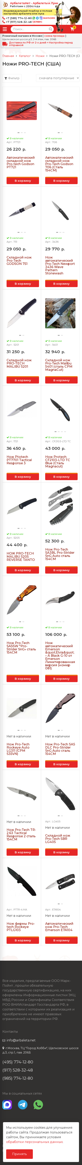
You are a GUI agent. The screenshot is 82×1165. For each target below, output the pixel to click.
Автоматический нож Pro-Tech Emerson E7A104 (59, 927)
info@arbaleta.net (21, 1040)
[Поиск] (51, 29)
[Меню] (4, 29)
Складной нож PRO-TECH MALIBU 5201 (19, 363)
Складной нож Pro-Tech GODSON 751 (19, 260)
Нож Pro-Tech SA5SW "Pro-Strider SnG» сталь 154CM (21, 647)
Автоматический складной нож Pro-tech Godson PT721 (21, 162)
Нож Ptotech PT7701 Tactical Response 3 (19, 460)
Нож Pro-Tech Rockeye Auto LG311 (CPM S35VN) (18, 749)
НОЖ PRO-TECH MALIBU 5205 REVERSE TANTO (21, 556)
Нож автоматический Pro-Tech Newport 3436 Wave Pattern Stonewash (60, 265)
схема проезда (54, 36)
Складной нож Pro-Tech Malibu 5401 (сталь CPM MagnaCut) (58, 365)
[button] (18, 133)
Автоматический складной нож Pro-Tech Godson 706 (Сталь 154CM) (59, 164)
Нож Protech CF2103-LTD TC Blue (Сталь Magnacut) (57, 461)
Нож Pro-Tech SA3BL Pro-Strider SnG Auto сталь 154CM (59, 554)
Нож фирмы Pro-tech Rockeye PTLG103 (21, 927)
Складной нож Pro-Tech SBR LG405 (57, 839)
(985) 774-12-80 (17, 1078)
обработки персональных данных (34, 1142)
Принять (19, 1154)
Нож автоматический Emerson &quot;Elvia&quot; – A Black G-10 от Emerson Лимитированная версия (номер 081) (60, 655)
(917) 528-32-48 (17, 1070)
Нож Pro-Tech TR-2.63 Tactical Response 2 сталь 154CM (21, 834)
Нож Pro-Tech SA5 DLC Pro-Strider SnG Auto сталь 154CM (60, 749)
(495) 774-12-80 (17, 1061)
